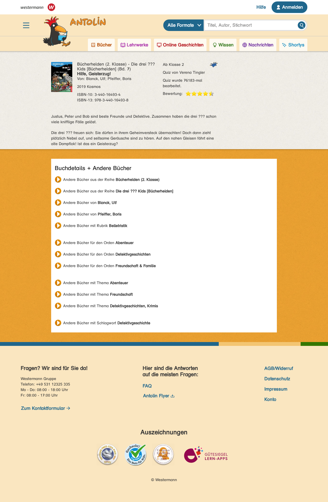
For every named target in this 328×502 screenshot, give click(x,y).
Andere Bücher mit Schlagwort (106, 323)
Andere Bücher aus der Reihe (111, 179)
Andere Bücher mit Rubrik (95, 225)
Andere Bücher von (90, 202)
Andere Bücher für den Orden (98, 242)
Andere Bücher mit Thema (95, 283)
